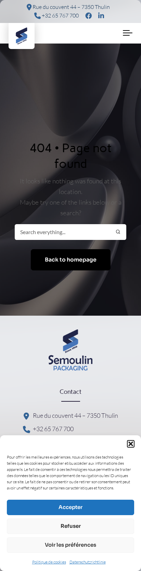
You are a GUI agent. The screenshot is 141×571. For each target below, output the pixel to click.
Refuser (71, 526)
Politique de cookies (49, 561)
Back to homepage (71, 259)
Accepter (70, 507)
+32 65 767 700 (60, 15)
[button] (130, 443)
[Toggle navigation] (127, 33)
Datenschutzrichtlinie (87, 561)
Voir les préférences (70, 545)
